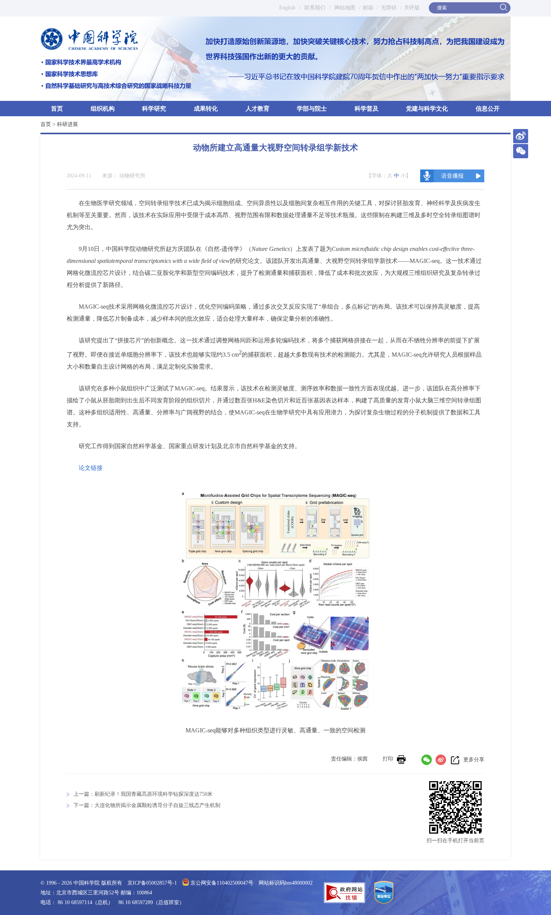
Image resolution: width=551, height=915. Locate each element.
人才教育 (258, 108)
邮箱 (368, 7)
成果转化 (206, 108)
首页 (57, 108)
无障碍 (389, 7)
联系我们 (314, 7)
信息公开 (488, 108)
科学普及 (367, 108)
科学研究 (154, 108)
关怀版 (412, 7)
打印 (388, 759)
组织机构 (103, 108)
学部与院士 (312, 108)
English (287, 7)
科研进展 (67, 124)
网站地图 (344, 7)
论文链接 (91, 468)
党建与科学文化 (427, 108)
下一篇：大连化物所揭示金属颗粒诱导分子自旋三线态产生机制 (146, 805)
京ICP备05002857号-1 (152, 883)
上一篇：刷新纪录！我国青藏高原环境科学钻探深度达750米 (143, 794)
